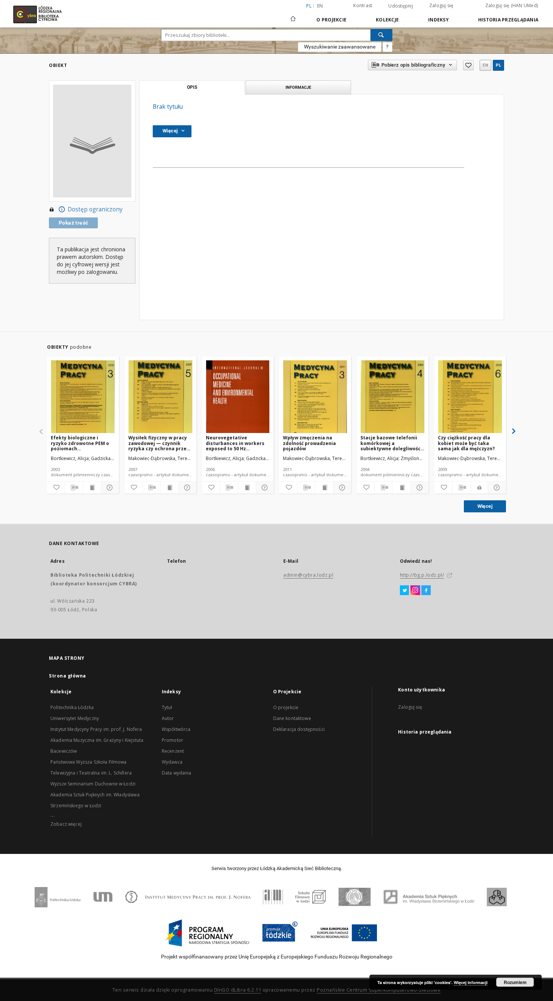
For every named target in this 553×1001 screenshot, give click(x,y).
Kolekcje (387, 20)
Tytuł (167, 707)
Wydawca (172, 762)
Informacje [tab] (298, 87)
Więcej (484, 506)
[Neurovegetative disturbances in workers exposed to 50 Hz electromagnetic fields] (238, 397)
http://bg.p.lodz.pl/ (422, 575)
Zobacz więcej (66, 824)
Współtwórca (176, 729)
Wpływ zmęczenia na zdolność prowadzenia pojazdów (309, 442)
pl (498, 65)
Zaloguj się (441, 5)
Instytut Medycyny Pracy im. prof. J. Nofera (96, 729)
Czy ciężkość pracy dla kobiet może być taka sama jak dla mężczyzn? (466, 442)
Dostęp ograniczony (95, 209)
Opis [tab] (192, 87)
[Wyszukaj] (381, 35)
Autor (168, 718)
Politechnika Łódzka (72, 707)
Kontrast (362, 5)
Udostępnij (400, 6)
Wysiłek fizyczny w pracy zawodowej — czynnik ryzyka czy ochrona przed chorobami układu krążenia (159, 442)
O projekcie (286, 707)
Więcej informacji (471, 982)
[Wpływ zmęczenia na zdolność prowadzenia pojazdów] (315, 397)
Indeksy (438, 20)
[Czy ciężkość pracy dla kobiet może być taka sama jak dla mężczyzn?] (470, 397)
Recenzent (173, 751)
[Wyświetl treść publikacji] (92, 487)
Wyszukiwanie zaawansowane (339, 47)
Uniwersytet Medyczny (74, 718)
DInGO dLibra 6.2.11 (237, 990)
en (320, 5)
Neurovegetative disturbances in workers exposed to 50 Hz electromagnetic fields (235, 442)
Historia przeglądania (508, 20)
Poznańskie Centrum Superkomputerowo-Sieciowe (379, 990)
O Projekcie (331, 20)
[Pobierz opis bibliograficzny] (74, 487)
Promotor (172, 740)
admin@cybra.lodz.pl (308, 575)
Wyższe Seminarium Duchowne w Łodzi (92, 784)
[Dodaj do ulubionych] (468, 65)
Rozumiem (515, 982)
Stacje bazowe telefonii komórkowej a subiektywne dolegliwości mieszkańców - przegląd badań (391, 442)
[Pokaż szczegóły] (109, 487)
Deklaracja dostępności (299, 729)
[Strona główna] (293, 15)
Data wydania (176, 773)
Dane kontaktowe (292, 718)
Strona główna (67, 676)
